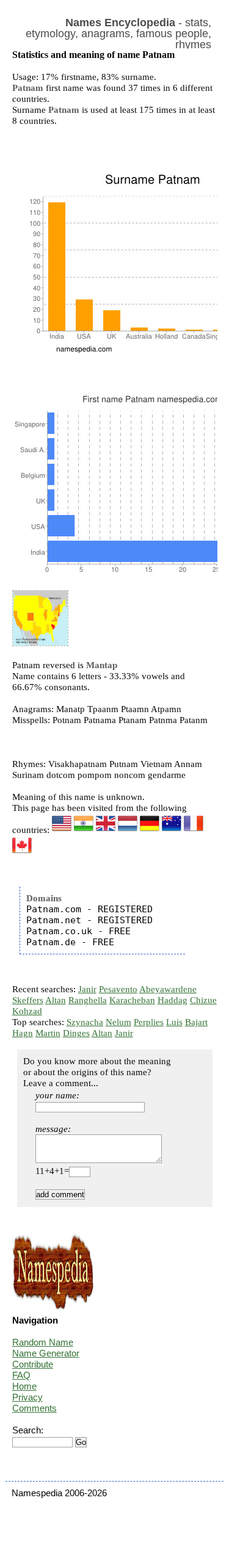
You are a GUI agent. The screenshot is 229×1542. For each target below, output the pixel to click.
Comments (34, 1408)
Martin (47, 1033)
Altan (55, 1000)
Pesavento (118, 989)
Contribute (32, 1364)
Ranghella (87, 1000)
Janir (87, 989)
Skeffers (27, 1000)
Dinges (76, 1033)
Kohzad (27, 1011)
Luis (174, 1022)
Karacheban (132, 1000)
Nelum (118, 1022)
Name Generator (45, 1353)
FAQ (21, 1375)
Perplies (149, 1022)
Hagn (22, 1033)
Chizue (203, 1000)
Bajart (196, 1022)
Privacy (27, 1397)
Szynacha (85, 1022)
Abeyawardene (168, 989)
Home (24, 1386)
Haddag (172, 1000)
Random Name (42, 1342)
